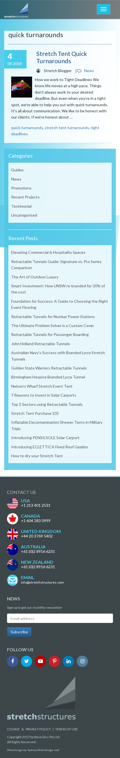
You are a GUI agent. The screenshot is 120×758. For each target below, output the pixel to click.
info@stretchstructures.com (42, 582)
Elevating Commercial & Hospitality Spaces (48, 252)
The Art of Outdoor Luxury (34, 276)
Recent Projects (25, 197)
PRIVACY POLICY (38, 729)
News (89, 70)
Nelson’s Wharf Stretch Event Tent (42, 386)
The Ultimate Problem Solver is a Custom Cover (52, 325)
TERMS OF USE (66, 729)
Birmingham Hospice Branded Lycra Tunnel (48, 377)
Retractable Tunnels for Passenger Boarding (50, 334)
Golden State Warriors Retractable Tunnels (49, 368)
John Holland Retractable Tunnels (40, 343)
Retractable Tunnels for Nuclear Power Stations (53, 316)
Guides (17, 169)
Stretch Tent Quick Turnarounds (61, 57)
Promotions (21, 188)
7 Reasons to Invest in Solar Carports (43, 395)
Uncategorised (24, 215)
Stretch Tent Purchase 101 (35, 413)
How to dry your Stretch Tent (37, 455)
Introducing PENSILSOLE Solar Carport (45, 437)
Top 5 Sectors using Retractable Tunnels (47, 404)
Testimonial (21, 206)
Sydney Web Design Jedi (43, 750)
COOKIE (13, 729)
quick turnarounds (27, 127)
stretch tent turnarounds (67, 127)
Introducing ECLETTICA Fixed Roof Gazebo (49, 446)
